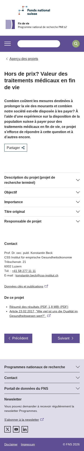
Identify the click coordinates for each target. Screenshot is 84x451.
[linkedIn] (25, 429)
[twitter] (7, 429)
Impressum (28, 444)
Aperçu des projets (23, 59)
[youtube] (16, 429)
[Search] (76, 44)
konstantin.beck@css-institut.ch (37, 275)
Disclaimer (10, 444)
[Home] (42, 24)
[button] (7, 43)
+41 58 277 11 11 (24, 271)
